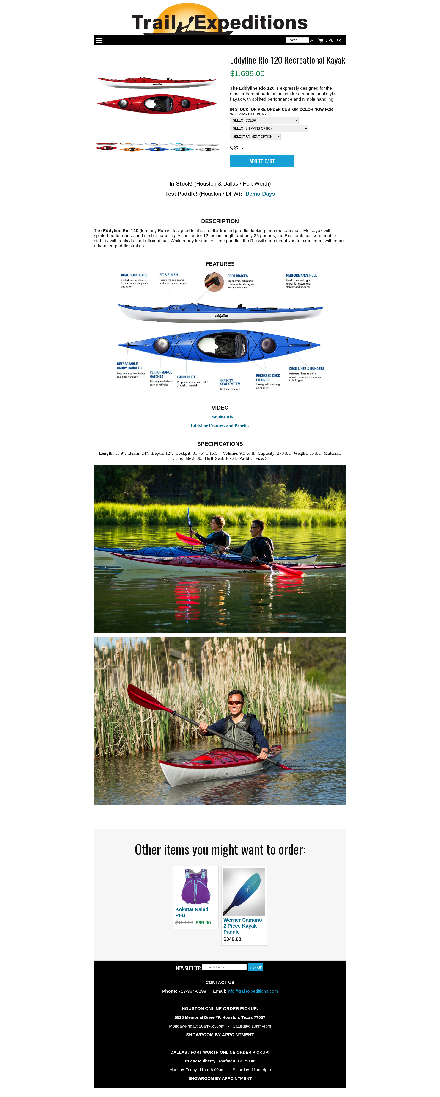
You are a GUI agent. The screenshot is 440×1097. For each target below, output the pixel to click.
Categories (99, 40)
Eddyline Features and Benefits (220, 425)
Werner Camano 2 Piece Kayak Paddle (242, 926)
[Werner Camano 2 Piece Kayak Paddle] (244, 914)
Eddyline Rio (220, 417)
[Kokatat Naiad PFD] (196, 903)
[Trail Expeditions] (220, 17)
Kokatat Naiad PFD (191, 912)
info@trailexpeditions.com (252, 991)
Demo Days (260, 194)
